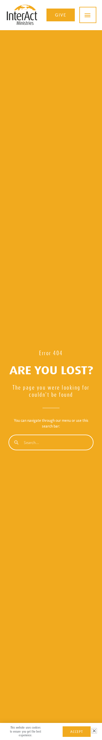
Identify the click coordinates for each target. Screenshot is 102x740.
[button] (60, 15)
